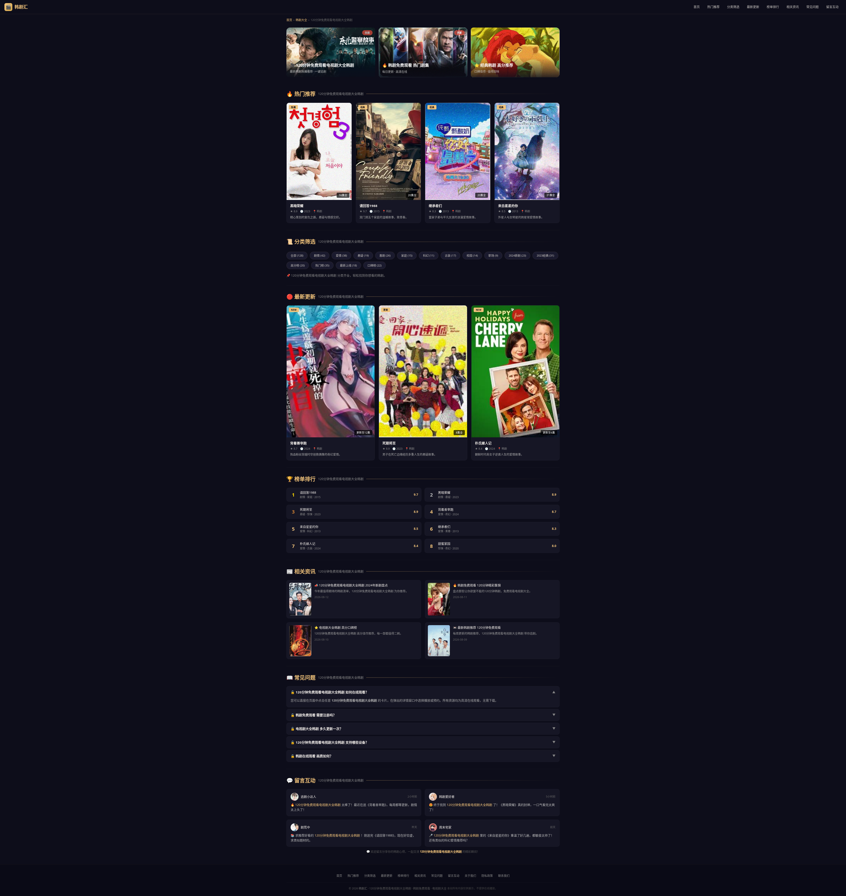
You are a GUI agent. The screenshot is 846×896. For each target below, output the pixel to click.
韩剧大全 (301, 20)
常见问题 (812, 7)
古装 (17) (450, 255)
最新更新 (753, 7)
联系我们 (504, 876)
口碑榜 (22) (374, 265)
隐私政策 (487, 876)
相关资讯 (793, 7)
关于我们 (470, 876)
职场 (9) (493, 255)
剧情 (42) (319, 255)
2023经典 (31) (545, 255)
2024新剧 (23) (517, 255)
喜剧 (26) (385, 255)
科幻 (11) (428, 255)
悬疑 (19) (363, 255)
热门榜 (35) (322, 265)
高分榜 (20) (298, 265)
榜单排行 (773, 7)
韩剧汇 (363, 888)
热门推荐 (713, 7)
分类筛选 (733, 7)
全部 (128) (297, 255)
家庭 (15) (406, 255)
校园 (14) (472, 255)
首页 (697, 7)
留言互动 (832, 7)
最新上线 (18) (348, 265)
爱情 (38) (341, 255)
